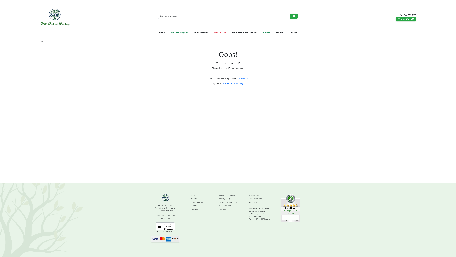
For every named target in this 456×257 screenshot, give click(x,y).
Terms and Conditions (228, 202)
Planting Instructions (227, 195)
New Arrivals (220, 32)
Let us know (242, 78)
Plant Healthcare (255, 199)
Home (162, 32)
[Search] (294, 16)
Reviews (280, 32)
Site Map (222, 209)
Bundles (266, 32)
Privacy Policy (224, 199)
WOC (43, 41)
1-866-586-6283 (254, 216)
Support (293, 32)
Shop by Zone (200, 32)
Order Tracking (197, 202)
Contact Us (195, 209)
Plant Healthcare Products (244, 32)
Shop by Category (178, 32)
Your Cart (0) (407, 19)
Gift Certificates (225, 206)
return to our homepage (233, 83)
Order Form (253, 202)
